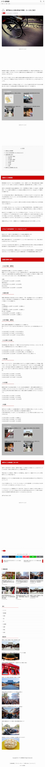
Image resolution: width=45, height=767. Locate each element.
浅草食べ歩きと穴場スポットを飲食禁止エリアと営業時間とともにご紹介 (13, 428)
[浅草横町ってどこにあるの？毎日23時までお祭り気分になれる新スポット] (32, 112)
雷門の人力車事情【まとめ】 (12, 167)
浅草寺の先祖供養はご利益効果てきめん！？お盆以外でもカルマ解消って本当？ (14, 662)
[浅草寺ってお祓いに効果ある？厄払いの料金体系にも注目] (32, 434)
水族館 (4, 624)
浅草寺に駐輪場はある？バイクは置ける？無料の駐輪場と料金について (13, 721)
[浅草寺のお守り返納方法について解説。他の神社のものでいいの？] (13, 99)
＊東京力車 (10, 157)
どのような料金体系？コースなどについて (14, 152)
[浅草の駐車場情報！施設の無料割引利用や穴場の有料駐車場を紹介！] (32, 99)
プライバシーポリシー (19, 763)
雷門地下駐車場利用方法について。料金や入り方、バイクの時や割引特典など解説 (13, 107)
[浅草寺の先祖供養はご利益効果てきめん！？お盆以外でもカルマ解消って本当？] (22, 670)
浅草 (4, 13)
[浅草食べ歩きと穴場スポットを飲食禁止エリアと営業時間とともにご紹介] (13, 434)
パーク (4, 610)
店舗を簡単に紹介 (9, 154)
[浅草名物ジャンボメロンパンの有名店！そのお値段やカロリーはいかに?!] (22, 745)
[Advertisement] (22, 58)
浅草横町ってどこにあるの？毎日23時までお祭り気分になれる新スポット (32, 107)
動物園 (4, 613)
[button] (5, 557)
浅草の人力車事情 (9, 150)
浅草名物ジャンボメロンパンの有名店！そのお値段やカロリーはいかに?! (13, 737)
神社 (4, 629)
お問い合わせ (26, 763)
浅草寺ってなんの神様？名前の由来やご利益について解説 (11, 677)
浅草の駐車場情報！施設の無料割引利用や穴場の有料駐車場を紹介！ (32, 93)
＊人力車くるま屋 (11, 161)
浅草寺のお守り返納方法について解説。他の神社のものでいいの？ (13, 93)
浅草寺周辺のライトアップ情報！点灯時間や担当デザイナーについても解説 (14, 652)
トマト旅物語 (5, 1)
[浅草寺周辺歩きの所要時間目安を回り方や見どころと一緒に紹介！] (22, 714)
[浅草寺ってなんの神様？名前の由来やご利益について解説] (22, 685)
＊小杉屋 (9, 164)
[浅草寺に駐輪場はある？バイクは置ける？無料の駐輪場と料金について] (22, 729)
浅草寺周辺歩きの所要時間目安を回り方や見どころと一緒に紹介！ (12, 706)
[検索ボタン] (40, 1)
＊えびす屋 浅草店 (11, 156)
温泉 (4, 627)
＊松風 (9, 165)
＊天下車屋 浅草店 (11, 159)
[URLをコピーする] (40, 557)
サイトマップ (32, 763)
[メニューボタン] (43, 1)
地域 (4, 616)
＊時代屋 (9, 162)
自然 (4, 632)
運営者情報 (12, 763)
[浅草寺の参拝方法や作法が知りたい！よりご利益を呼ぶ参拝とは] (22, 699)
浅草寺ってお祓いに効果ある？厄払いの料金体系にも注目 (32, 428)
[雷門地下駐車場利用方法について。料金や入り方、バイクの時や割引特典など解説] (13, 112)
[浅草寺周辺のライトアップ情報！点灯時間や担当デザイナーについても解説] (22, 657)
